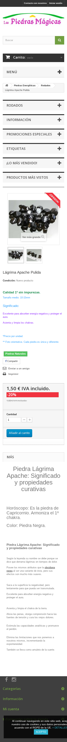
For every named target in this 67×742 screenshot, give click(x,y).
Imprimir (13, 374)
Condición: (9, 280)
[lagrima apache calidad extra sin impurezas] (16, 255)
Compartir (12, 361)
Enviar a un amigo (19, 368)
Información (19, 120)
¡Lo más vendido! (22, 163)
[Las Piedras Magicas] (33, 18)
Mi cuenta (11, 709)
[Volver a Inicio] (6, 85)
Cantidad (12, 414)
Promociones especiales (29, 134)
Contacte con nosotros (35, 3)
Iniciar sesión (55, 3)
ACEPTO (41, 732)
